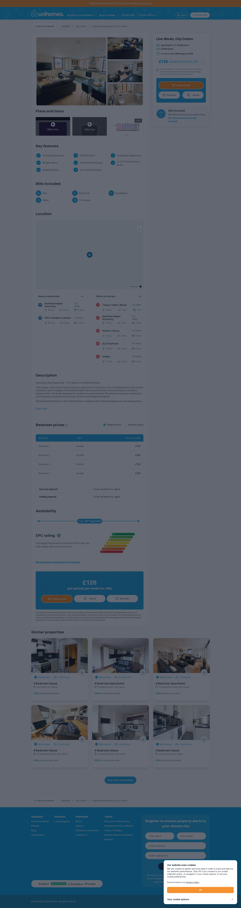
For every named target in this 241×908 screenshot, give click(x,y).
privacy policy (192, 882)
